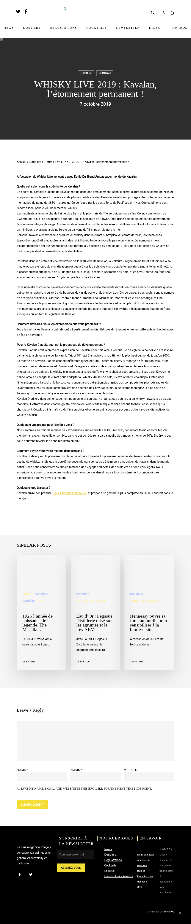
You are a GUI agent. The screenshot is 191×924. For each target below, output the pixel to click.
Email (76, 769)
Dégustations (113, 860)
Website (130, 769)
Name (22, 769)
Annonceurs (143, 860)
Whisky (27, 594)
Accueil (21, 162)
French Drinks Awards (118, 876)
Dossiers (86, 73)
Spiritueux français (91, 600)
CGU (139, 887)
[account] (162, 13)
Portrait (105, 73)
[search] (153, 13)
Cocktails (110, 865)
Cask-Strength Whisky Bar (70, 493)
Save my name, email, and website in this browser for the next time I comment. (86, 788)
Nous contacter (145, 854)
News (40, 600)
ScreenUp (169, 911)
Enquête (28, 600)
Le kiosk (109, 871)
